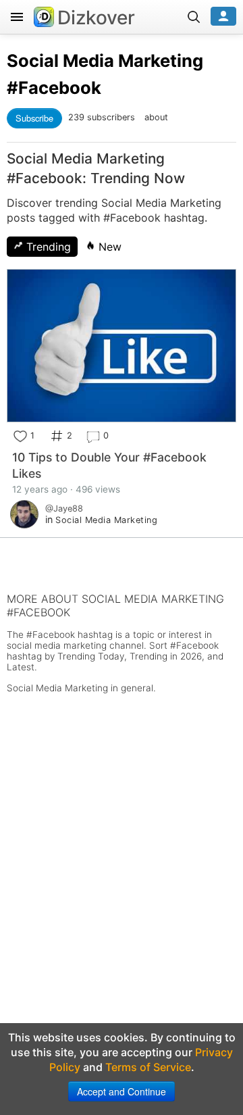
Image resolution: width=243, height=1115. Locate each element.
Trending (47, 246)
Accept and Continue (121, 1091)
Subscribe (34, 118)
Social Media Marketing (105, 60)
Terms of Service (148, 1067)
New (108, 246)
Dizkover (96, 17)
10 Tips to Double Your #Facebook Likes (109, 465)
